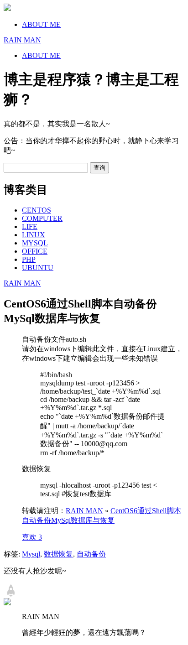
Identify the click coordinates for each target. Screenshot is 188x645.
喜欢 (32, 537)
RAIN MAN (22, 283)
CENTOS (36, 210)
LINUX (33, 235)
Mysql (31, 554)
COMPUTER (42, 218)
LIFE (29, 226)
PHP (29, 259)
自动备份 (91, 554)
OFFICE (34, 251)
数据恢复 (58, 554)
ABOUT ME (41, 24)
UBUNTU (37, 267)
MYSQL (35, 243)
